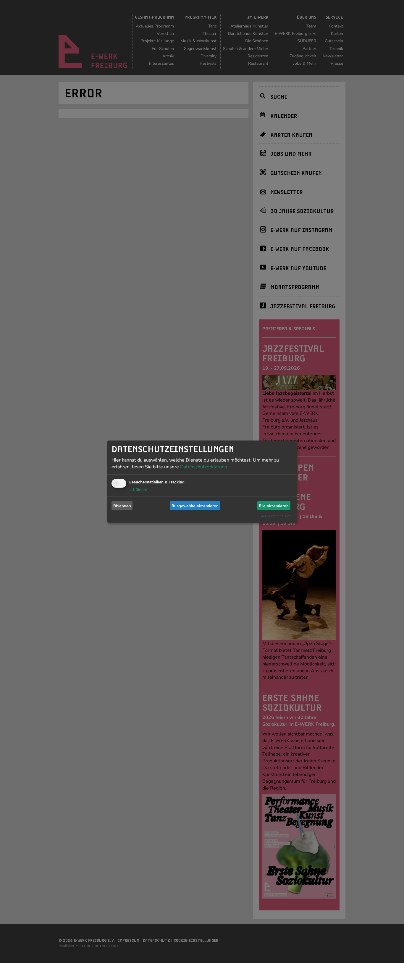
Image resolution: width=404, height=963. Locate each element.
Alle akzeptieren (274, 506)
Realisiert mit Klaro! (275, 516)
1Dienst (138, 490)
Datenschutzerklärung (203, 467)
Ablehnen (122, 506)
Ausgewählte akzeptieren (195, 506)
